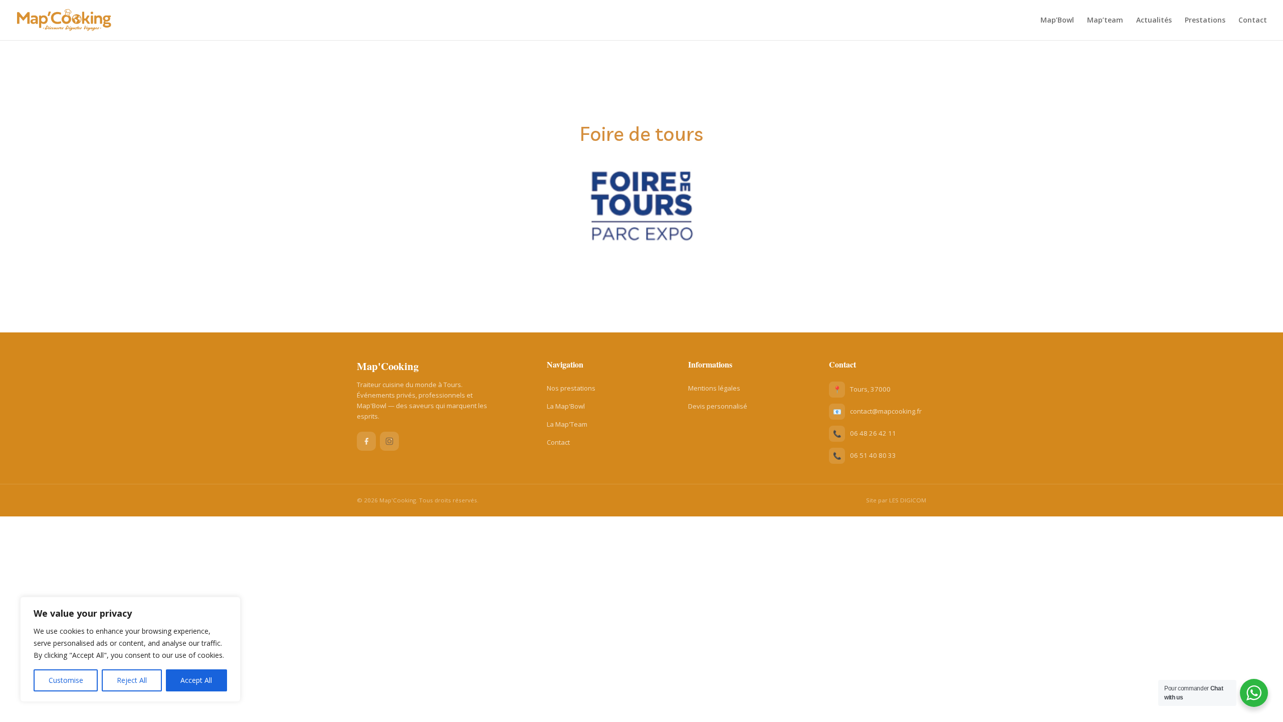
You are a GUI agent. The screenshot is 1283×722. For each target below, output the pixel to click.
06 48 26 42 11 (873, 433)
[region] (130, 649)
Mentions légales (714, 388)
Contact (1252, 21)
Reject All (132, 680)
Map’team (1105, 21)
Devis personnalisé (717, 406)
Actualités (1154, 21)
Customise (66, 680)
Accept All (196, 680)
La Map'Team (567, 424)
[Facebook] (366, 441)
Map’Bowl (1057, 21)
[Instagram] (389, 441)
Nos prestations (571, 388)
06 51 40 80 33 (873, 455)
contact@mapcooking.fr (886, 411)
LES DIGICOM (907, 500)
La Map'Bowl (566, 406)
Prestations (1205, 21)
